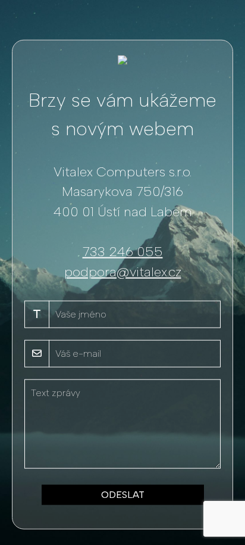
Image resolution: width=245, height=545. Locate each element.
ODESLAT (123, 494)
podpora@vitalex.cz (122, 271)
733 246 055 (123, 252)
